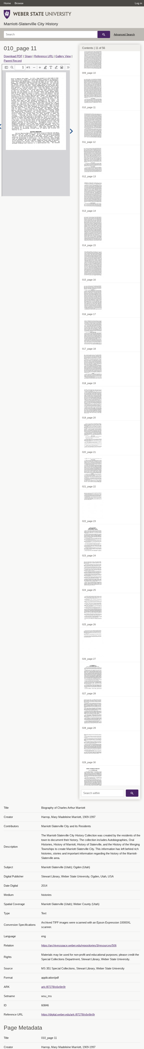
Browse (19, 3)
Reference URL (43, 56)
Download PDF (13, 56)
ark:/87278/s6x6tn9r (53, 986)
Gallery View (63, 56)
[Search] (104, 34)
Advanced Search (124, 34)
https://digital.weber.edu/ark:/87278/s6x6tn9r (68, 1014)
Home (7, 3)
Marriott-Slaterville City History (31, 24)
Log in (138, 3)
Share (28, 56)
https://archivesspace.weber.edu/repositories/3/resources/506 (78, 945)
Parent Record (13, 60)
